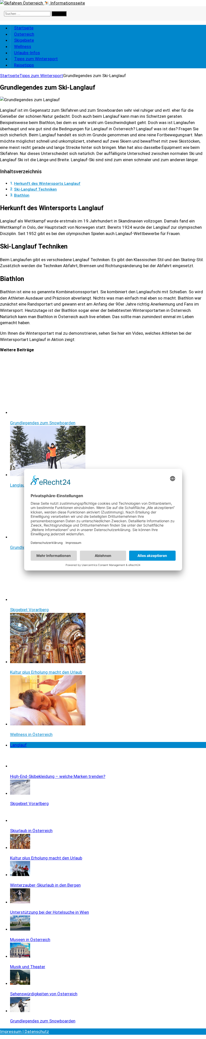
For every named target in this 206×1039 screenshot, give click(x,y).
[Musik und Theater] (20, 956)
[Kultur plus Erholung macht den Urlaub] (20, 847)
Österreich (24, 34)
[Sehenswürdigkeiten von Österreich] (20, 983)
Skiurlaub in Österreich (31, 830)
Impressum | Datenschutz (24, 1031)
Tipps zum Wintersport (36, 58)
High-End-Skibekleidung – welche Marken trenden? (57, 776)
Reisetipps (24, 65)
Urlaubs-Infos (27, 52)
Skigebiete (24, 40)
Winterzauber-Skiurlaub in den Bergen (45, 885)
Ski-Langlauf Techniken (35, 189)
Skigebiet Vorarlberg (29, 803)
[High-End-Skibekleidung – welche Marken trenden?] (20, 765)
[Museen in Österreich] (20, 929)
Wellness (22, 46)
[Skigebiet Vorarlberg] (20, 793)
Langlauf (18, 744)
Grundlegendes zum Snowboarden (42, 1020)
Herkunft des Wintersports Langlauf (47, 183)
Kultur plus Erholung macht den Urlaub (46, 857)
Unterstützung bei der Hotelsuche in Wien (49, 912)
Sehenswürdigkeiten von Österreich (43, 993)
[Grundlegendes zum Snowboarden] (20, 1010)
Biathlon (21, 195)
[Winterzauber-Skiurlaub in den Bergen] (20, 874)
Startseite (23, 27)
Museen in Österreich (30, 939)
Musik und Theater (27, 966)
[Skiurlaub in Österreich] (20, 820)
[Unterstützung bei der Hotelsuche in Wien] (20, 901)
